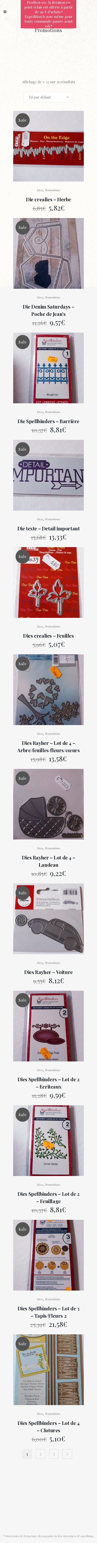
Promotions (52, 190)
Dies (40, 190)
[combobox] (48, 97)
